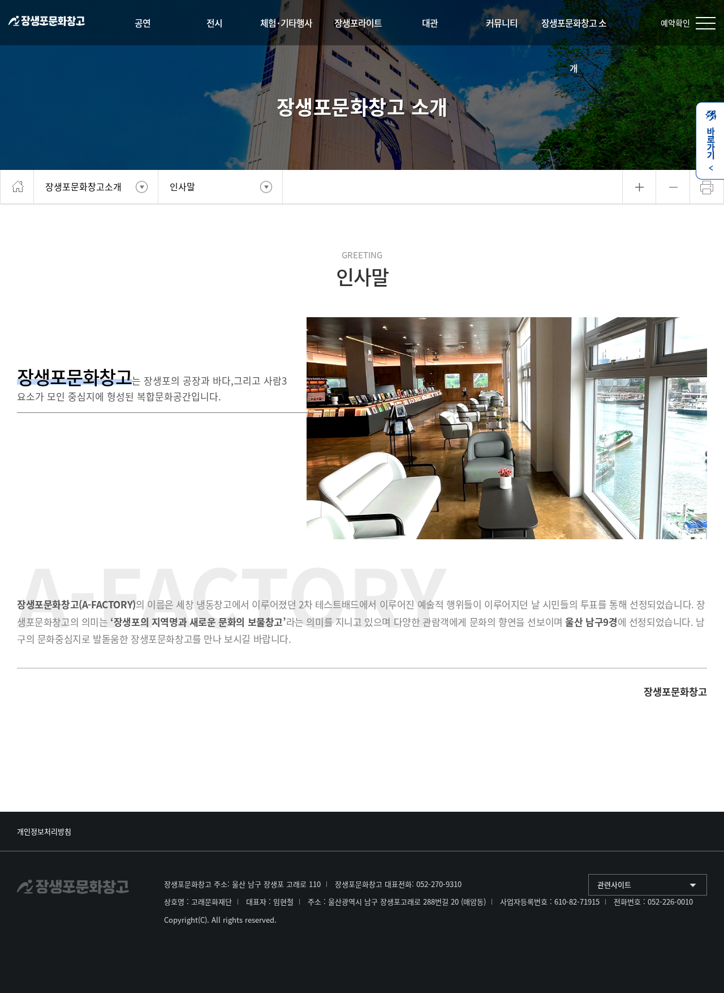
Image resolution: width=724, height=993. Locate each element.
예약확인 (675, 22)
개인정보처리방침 (44, 831)
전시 (214, 22)
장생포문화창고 (46, 23)
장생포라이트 (358, 22)
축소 (673, 187)
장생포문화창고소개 (83, 186)
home (17, 187)
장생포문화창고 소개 (573, 45)
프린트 (707, 187)
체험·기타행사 (286, 22)
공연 (142, 22)
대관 (430, 22)
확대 (640, 187)
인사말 (182, 186)
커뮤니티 (502, 22)
